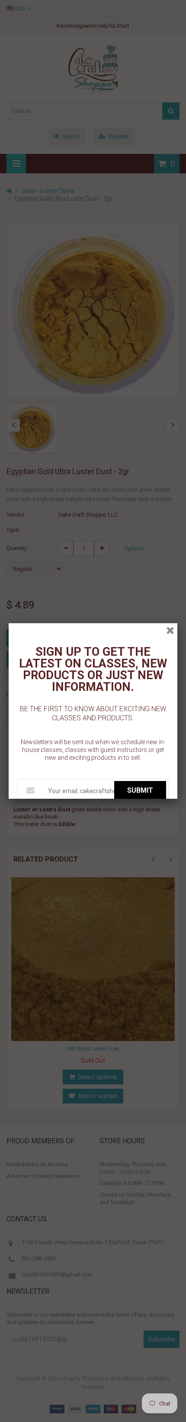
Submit (140, 790)
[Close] (170, 630)
